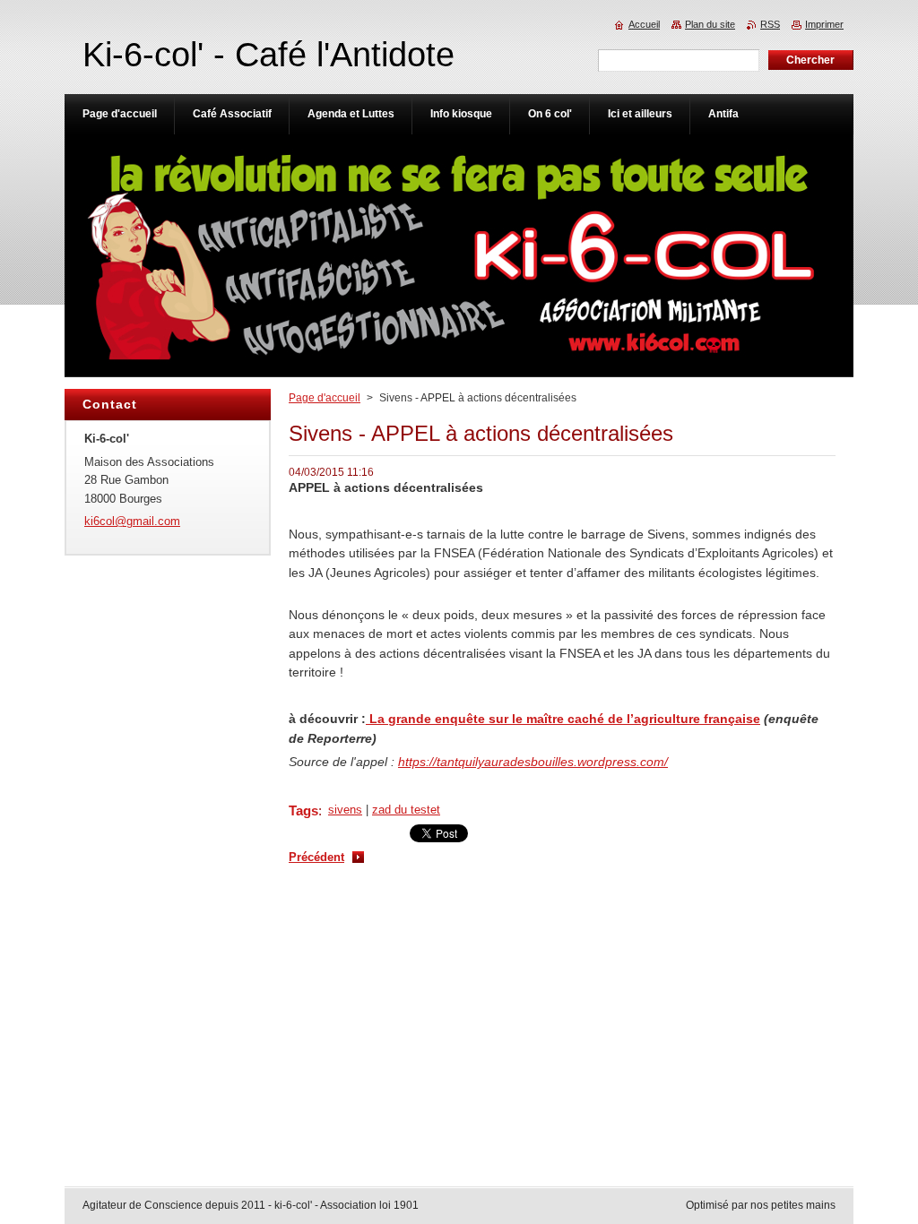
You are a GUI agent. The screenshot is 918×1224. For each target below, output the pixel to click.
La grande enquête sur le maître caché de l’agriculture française (563, 718)
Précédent (316, 857)
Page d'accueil (324, 397)
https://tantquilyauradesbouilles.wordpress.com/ (533, 761)
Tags (303, 810)
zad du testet (406, 809)
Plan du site (710, 24)
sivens (345, 809)
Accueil (644, 24)
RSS (770, 24)
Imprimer (824, 24)
